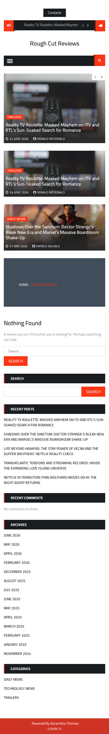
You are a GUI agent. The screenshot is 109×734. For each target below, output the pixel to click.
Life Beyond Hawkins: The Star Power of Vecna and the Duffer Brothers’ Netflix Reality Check (51, 451)
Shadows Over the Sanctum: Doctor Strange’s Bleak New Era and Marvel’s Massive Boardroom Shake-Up (52, 232)
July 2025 (11, 590)
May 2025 (12, 608)
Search (99, 60)
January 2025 (15, 644)
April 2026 (13, 553)
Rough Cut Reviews (54, 43)
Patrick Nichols (48, 246)
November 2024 (17, 653)
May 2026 (12, 544)
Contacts (54, 12)
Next (88, 25)
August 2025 (14, 580)
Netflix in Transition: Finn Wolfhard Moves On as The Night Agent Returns (50, 480)
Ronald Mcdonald (51, 192)
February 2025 (17, 635)
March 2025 (14, 626)
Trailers (14, 170)
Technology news (19, 688)
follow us (100, 25)
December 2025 (17, 571)
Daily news (16, 219)
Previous (83, 25)
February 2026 (17, 562)
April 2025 (13, 617)
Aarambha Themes (64, 723)
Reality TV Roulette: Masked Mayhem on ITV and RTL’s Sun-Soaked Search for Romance (52, 181)
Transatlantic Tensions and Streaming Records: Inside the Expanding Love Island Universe (52, 466)
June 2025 (12, 599)
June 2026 (12, 535)
